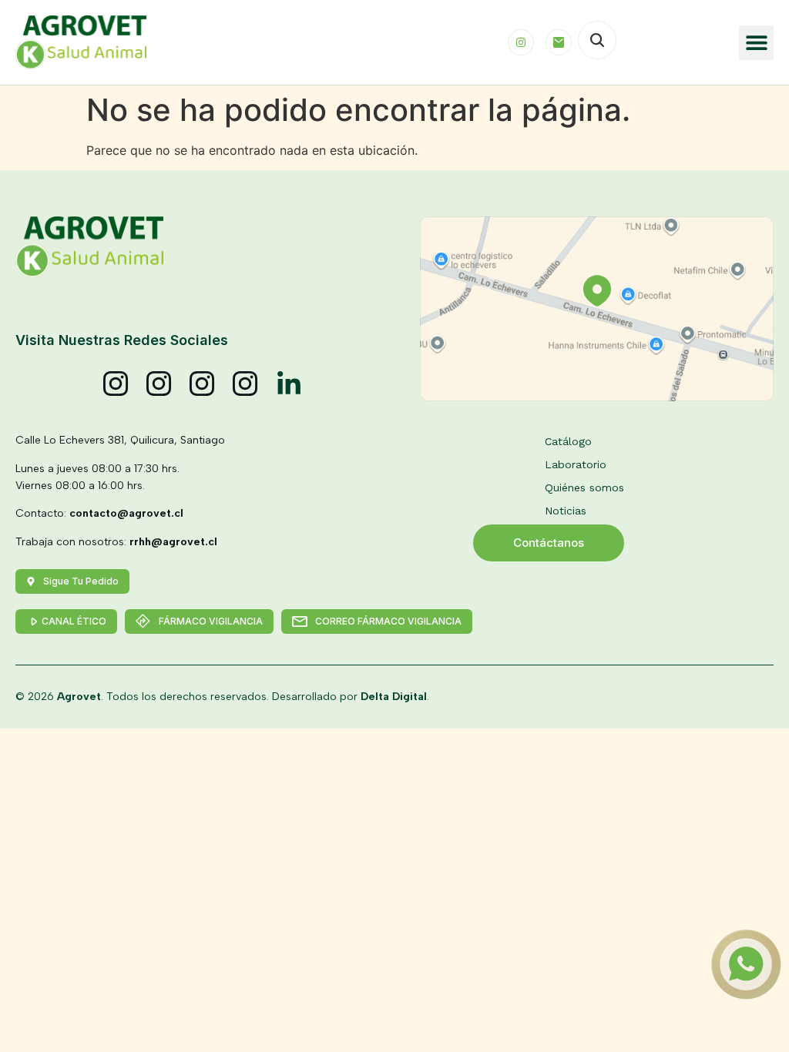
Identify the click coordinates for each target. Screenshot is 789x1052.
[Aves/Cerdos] (203, 384)
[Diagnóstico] (246, 384)
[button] (756, 42)
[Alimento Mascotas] (159, 384)
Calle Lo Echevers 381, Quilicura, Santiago (120, 440)
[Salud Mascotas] (116, 384)
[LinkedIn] (289, 384)
